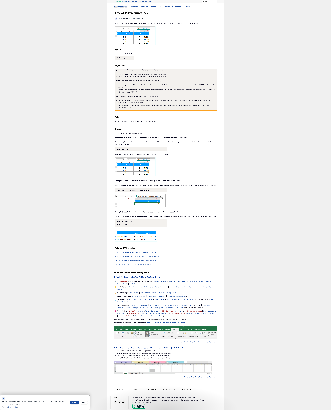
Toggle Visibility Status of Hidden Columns (181, 299)
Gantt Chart (178, 311)
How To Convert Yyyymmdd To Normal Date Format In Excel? (135, 260)
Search (188, 6)
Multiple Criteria (133, 293)
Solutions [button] (134, 6)
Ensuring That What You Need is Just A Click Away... (166, 322)
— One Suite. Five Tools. (133, 1)
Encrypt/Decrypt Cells (140, 308)
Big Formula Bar (154, 305)
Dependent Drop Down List (156, 296)
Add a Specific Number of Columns (140, 299)
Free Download (211, 342)
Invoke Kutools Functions (138, 284)
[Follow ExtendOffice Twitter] (119, 402)
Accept (74, 402)
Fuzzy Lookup (172, 293)
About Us (187, 389)
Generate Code (174, 281)
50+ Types (167, 311)
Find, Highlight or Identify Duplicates (141, 287)
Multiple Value (145, 293)
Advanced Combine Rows (142, 316)
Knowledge (137, 389)
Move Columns (159, 299)
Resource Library (186, 305)
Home (121, 389)
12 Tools (133, 311)
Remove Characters (151, 311)
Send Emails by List (156, 308)
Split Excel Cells (156, 316)
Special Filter (179, 308)
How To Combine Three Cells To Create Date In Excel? (133, 265)
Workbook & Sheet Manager (171, 305)
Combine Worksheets (124, 308)
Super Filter (169, 308)
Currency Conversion (207, 313)
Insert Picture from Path (160, 313)
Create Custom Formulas (189, 281)
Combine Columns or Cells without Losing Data (185, 287)
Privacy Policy (170, 389)
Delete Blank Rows (161, 287)
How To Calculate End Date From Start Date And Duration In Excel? (137, 256)
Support (178, 6)
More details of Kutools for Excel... (191, 342)
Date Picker (206, 305)
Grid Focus (133, 305)
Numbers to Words (193, 313)
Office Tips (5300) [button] (166, 6)
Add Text (141, 311)
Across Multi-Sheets (158, 293)
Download (144, 6)
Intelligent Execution (159, 281)
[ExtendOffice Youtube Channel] (123, 402)
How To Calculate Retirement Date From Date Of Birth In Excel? (136, 252)
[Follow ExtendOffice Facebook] (115, 402)
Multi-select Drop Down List (177, 296)
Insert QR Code (146, 313)
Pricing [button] (153, 6)
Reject (83, 402)
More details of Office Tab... (193, 377)
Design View (143, 305)
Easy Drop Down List (138, 296)
